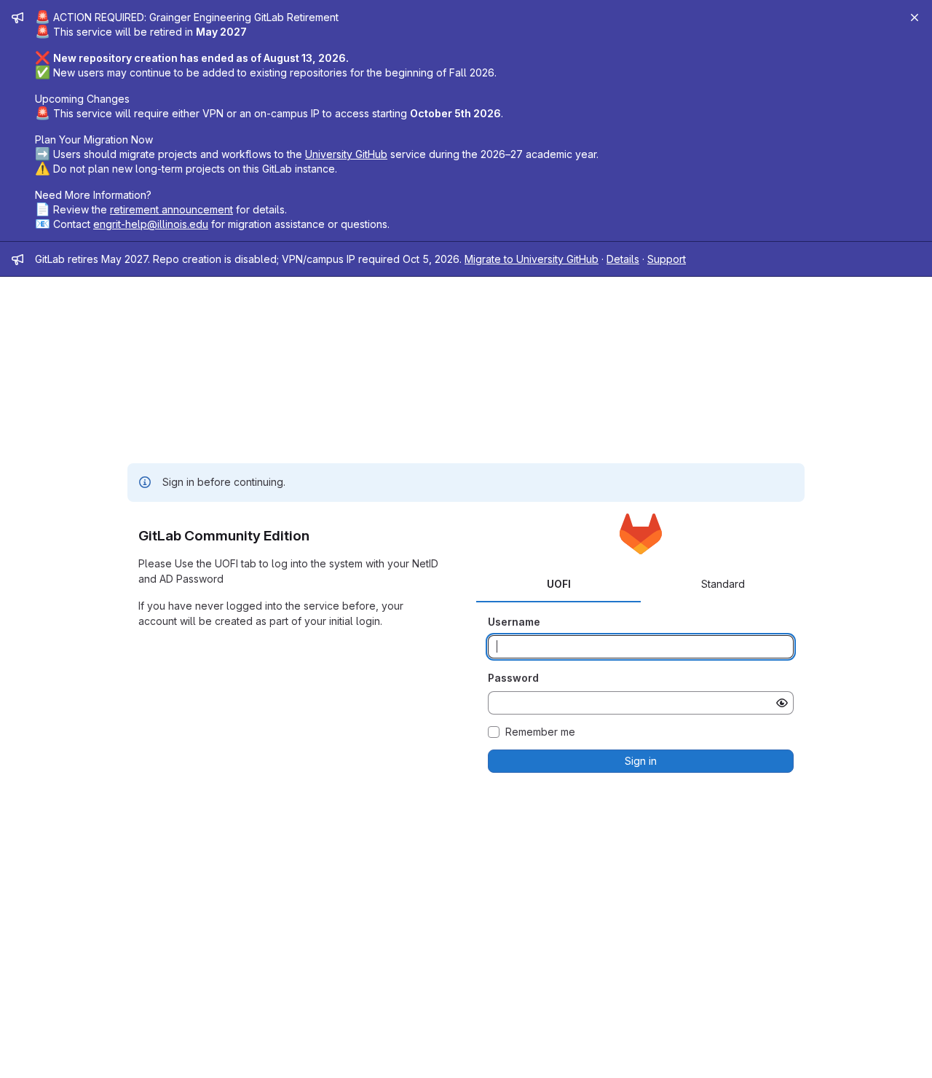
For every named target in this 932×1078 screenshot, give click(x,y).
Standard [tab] (723, 584)
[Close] (914, 17)
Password (513, 678)
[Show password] (782, 703)
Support (666, 259)
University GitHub (346, 154)
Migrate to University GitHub (532, 259)
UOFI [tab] (559, 584)
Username (514, 621)
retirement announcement (171, 209)
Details (623, 259)
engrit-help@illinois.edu (150, 224)
